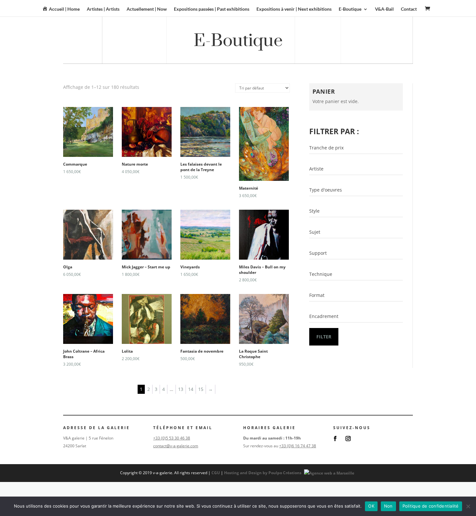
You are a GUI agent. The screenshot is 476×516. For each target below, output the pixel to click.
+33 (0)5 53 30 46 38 (171, 438)
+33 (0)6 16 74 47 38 (297, 446)
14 (190, 389)
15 (200, 389)
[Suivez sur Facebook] (335, 438)
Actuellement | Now (147, 9)
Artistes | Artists (103, 9)
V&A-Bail (384, 9)
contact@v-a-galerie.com (175, 446)
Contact (409, 9)
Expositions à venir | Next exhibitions (294, 9)
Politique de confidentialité (430, 506)
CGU (215, 472)
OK (371, 506)
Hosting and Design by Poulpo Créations (263, 472)
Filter (323, 337)
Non (388, 506)
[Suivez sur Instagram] (348, 438)
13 (180, 389)
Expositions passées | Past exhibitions (211, 9)
